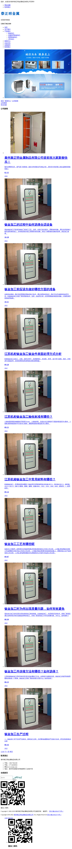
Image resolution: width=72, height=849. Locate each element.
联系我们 (7, 7)
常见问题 (4, 105)
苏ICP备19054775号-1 (56, 811)
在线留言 (7, 45)
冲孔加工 (11, 39)
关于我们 (7, 29)
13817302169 (8, 818)
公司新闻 (15, 101)
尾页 (11, 751)
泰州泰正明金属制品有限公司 (23, 815)
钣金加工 (11, 33)
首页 (6, 27)
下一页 (7, 751)
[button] (17, 777)
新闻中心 (7, 41)
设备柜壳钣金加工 (14, 35)
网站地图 (7, 5)
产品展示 (7, 31)
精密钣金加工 (12, 37)
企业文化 (7, 43)
